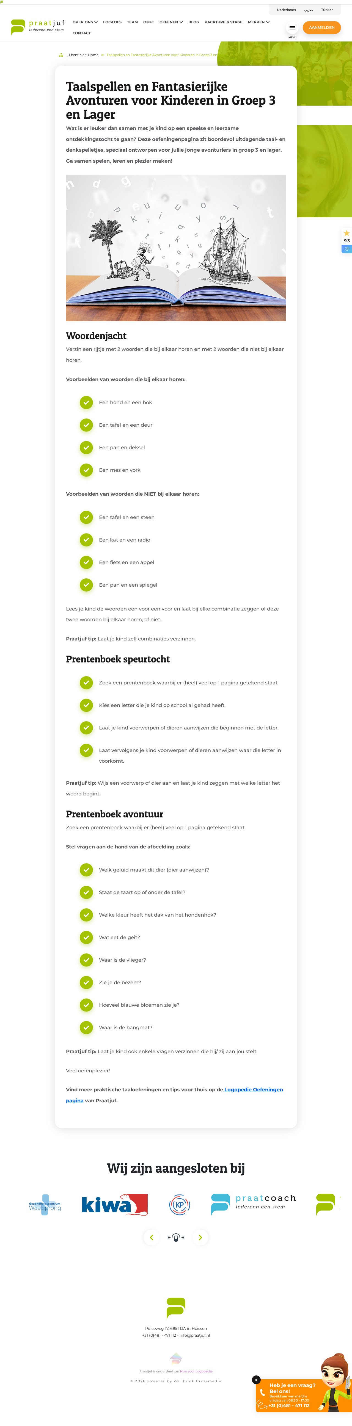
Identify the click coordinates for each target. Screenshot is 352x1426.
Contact (82, 33)
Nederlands (286, 10)
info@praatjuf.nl (195, 1335)
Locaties (112, 22)
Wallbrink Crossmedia (197, 1381)
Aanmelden (322, 27)
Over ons (83, 22)
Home (93, 55)
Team (132, 22)
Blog (193, 22)
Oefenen (169, 22)
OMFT (148, 22)
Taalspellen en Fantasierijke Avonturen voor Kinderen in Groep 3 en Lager (167, 55)
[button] (34, 1409)
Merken (256, 22)
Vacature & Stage (224, 22)
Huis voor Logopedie (196, 1371)
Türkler (327, 10)
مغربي (308, 10)
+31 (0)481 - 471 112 (159, 1335)
